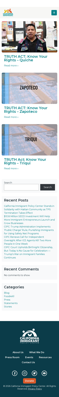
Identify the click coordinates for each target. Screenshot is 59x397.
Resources (45, 357)
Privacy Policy (35, 389)
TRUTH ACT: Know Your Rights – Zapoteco (25, 110)
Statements (10, 303)
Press (7, 299)
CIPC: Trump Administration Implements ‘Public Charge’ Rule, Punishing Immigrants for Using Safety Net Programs (29, 230)
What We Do (36, 352)
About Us (18, 352)
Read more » (11, 65)
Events (29, 357)
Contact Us (28, 362)
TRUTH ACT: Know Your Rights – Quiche (25, 58)
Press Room (12, 357)
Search (8, 182)
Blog (6, 293)
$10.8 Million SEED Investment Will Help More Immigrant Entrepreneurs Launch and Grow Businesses (29, 220)
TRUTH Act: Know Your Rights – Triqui (25, 161)
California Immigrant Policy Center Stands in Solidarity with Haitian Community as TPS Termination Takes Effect (29, 209)
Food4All (9, 296)
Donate (29, 381)
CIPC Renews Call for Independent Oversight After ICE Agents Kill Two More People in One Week (27, 240)
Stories (8, 306)
